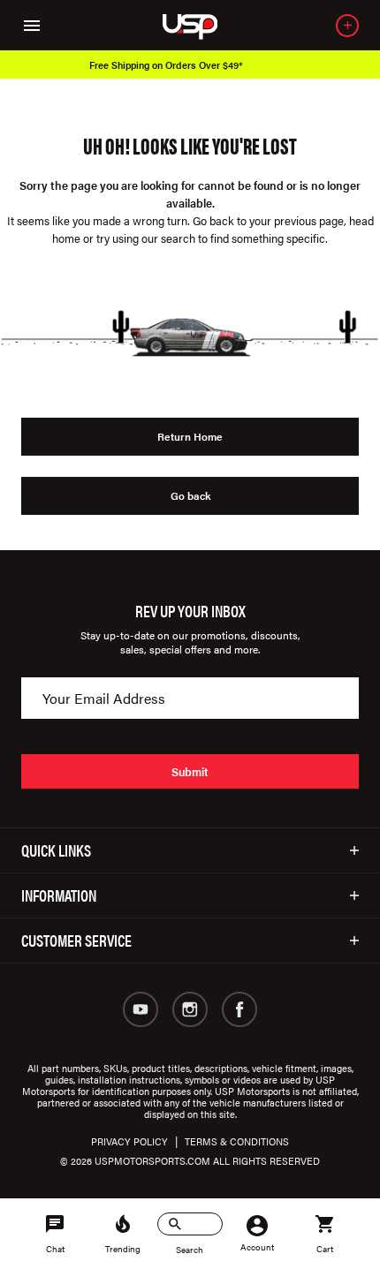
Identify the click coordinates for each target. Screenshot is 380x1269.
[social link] (140, 1009)
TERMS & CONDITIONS (237, 1141)
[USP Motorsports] (202, 25)
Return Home (190, 436)
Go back (190, 495)
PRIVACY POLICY (129, 1141)
